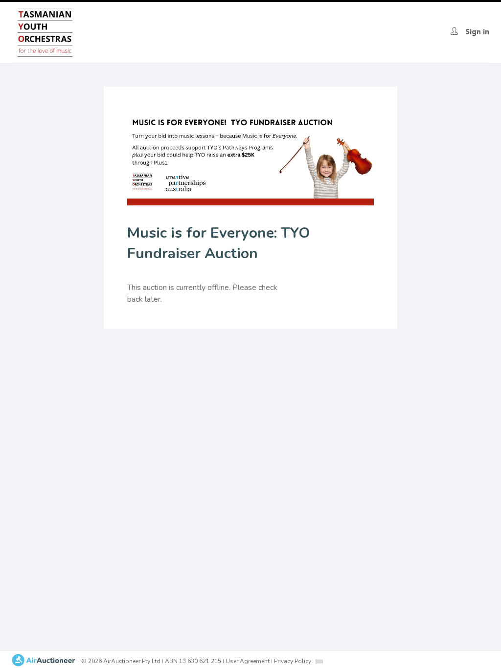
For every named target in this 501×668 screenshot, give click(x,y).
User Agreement (248, 661)
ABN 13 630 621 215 (193, 661)
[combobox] (319, 661)
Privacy (292, 661)
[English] (319, 661)
